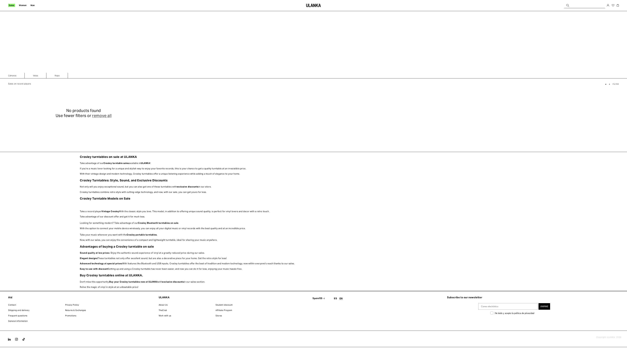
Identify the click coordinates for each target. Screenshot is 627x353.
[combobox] (584, 5)
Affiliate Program (224, 310)
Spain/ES (317, 298)
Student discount (224, 305)
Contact (12, 305)
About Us (163, 305)
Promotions (70, 315)
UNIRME (544, 306)
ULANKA (611, 337)
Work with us (165, 315)
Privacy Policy (72, 305)
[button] (11, 5)
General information (18, 321)
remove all (102, 115)
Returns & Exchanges (75, 310)
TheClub (163, 310)
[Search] (567, 5)
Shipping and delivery (19, 310)
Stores (219, 315)
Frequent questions (17, 315)
